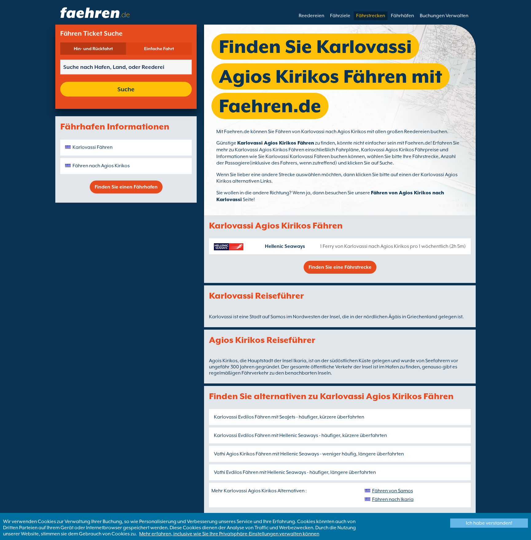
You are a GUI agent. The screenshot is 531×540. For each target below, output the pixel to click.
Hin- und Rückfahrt (93, 48)
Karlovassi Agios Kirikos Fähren (275, 143)
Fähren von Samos (392, 491)
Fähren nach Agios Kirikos (101, 166)
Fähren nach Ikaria (393, 499)
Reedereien (311, 15)
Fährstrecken (370, 15)
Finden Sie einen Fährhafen (126, 187)
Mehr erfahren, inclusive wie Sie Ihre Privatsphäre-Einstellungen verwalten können (229, 534)
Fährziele (340, 15)
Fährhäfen (402, 15)
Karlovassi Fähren (92, 147)
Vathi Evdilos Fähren (236, 472)
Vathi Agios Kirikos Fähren (242, 454)
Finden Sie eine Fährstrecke (340, 267)
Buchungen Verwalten (444, 15)
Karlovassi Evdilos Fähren (242, 417)
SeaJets (287, 417)
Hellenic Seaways (285, 246)
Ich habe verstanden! (489, 523)
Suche (126, 89)
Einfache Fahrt (159, 48)
